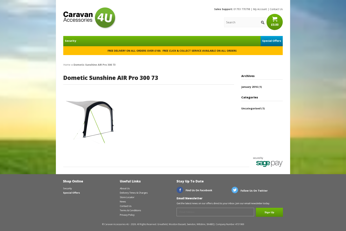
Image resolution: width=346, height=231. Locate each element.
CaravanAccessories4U (89, 18)
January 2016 (249, 87)
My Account (260, 9)
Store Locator (127, 197)
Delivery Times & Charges (134, 192)
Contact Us (276, 9)
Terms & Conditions (130, 210)
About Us (125, 188)
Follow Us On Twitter (254, 190)
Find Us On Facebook (198, 190)
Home (66, 64)
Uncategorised (251, 108)
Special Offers (271, 40)
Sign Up (269, 212)
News (123, 201)
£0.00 (274, 25)
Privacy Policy (127, 214)
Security (70, 40)
